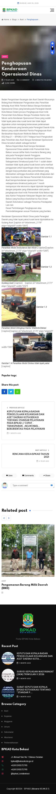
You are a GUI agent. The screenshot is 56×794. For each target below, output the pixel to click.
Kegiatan (8, 716)
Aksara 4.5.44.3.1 (40, 789)
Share (47, 475)
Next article (41, 450)
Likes (10, 475)
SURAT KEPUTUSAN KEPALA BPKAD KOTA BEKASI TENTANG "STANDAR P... (34, 690)
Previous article (16, 408)
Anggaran (8, 722)
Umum (7, 727)
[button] (4, 518)
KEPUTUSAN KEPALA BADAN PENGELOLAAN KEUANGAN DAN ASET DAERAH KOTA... (35, 656)
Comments (29, 475)
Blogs (14, 19)
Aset (22, 19)
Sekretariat (8, 732)
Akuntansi (8, 737)
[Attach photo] (51, 485)
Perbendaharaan (11, 743)
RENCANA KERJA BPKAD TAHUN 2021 (30, 455)
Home (6, 19)
